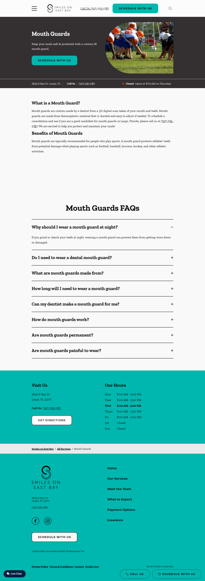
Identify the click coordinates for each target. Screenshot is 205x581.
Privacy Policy (40, 566)
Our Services (117, 478)
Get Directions (52, 420)
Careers (79, 566)
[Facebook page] (35, 521)
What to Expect (119, 499)
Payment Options (121, 510)
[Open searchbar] (170, 8)
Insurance (115, 520)
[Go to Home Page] (59, 8)
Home (112, 468)
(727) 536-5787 (87, 83)
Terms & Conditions (61, 566)
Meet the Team (119, 489)
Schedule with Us (135, 8)
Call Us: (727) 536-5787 (94, 8)
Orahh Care (92, 566)
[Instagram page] (47, 521)
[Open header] (35, 8)
